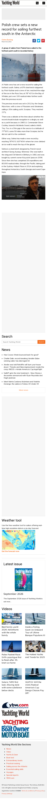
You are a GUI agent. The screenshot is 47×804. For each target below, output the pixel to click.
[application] (23, 187)
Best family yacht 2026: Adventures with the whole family (10, 631)
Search (41, 342)
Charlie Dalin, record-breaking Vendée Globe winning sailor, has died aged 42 (21, 359)
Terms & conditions (28, 791)
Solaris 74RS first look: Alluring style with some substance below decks (12, 686)
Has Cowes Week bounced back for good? (21, 355)
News (6, 350)
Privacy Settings (7, 793)
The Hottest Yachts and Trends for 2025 (35, 655)
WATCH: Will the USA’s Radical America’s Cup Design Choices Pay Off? (34, 687)
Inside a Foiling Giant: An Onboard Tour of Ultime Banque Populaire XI (35, 631)
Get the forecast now (10, 551)
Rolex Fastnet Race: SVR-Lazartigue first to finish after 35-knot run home (11, 658)
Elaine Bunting (7, 39)
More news (23, 390)
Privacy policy (39, 791)
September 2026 (13, 593)
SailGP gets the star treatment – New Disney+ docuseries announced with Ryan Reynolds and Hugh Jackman (23, 375)
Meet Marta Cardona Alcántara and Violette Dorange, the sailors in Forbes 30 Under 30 (22, 382)
